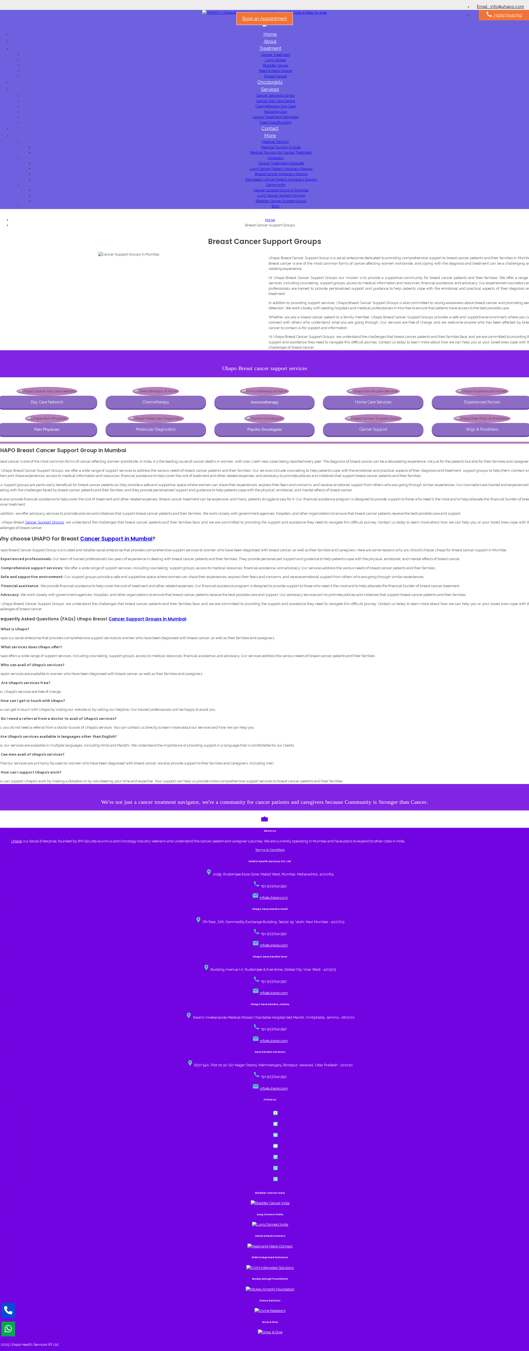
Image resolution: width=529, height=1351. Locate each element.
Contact (270, 128)
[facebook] (275, 1113)
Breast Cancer (275, 76)
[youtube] (275, 1146)
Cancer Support (373, 429)
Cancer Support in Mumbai (116, 538)
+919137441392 (504, 14)
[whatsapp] (275, 1168)
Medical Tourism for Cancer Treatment (281, 152)
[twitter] (275, 1124)
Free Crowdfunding (276, 122)
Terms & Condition (270, 850)
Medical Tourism (275, 142)
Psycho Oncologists (264, 429)
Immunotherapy (264, 402)
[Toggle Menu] (264, 26)
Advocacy (276, 158)
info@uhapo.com (274, 945)
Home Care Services (373, 402)
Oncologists (270, 82)
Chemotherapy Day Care (275, 106)
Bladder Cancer (275, 65)
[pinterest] (275, 1157)
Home (270, 34)
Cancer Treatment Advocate (281, 163)
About (270, 41)
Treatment (270, 48)
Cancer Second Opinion (275, 95)
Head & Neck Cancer (275, 71)
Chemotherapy (155, 402)
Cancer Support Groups (44, 522)
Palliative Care (275, 112)
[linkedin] (275, 1135)
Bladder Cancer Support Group (281, 201)
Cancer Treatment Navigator (276, 117)
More (270, 135)
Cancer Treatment (275, 55)
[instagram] (275, 1179)
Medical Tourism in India (281, 147)
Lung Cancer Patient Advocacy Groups (281, 169)
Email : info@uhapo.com (500, 6)
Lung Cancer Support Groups (281, 195)
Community (275, 185)
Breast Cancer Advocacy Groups (281, 174)
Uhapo (16, 841)
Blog (275, 206)
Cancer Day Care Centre (275, 101)
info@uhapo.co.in (274, 898)
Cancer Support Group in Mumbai (281, 190)
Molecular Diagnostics (156, 429)
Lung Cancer (275, 60)
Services (270, 89)
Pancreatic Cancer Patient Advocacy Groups (281, 179)
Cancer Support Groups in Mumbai (147, 619)
